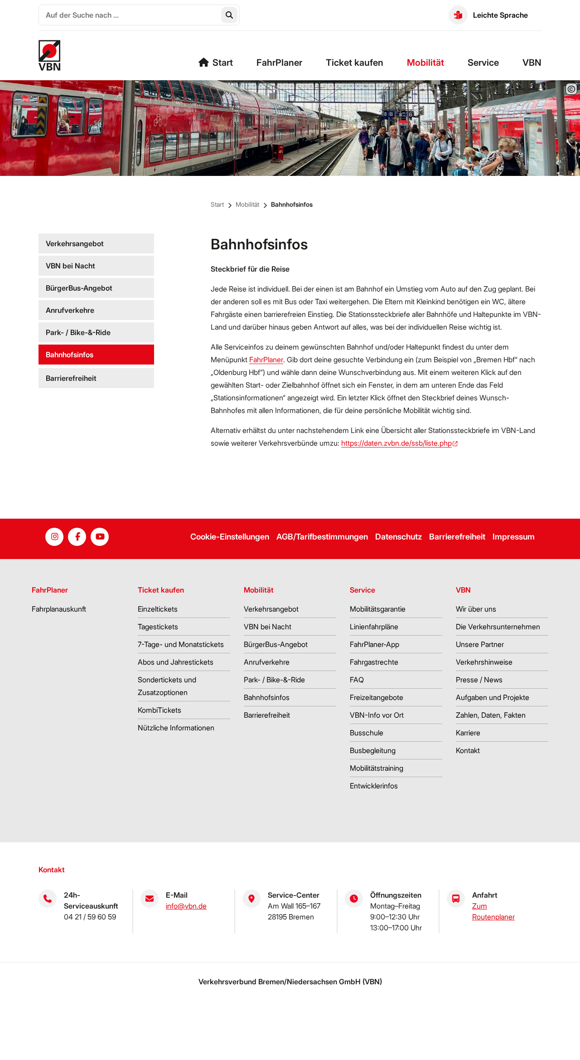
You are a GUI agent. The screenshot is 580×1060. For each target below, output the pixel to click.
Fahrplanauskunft (59, 608)
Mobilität (425, 62)
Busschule (366, 732)
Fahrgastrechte (374, 661)
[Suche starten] (229, 15)
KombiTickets (159, 710)
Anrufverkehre (70, 310)
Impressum (514, 536)
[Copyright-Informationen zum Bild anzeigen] (571, 89)
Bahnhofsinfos (292, 204)
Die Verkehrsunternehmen (498, 626)
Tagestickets (158, 626)
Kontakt (468, 750)
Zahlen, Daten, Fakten (491, 715)
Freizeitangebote (376, 697)
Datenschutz (398, 536)
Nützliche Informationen (176, 727)
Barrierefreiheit (71, 378)
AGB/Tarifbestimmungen (322, 536)
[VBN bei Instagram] (54, 537)
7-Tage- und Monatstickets (181, 644)
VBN (531, 62)
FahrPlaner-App (374, 644)
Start (223, 62)
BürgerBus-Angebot (79, 287)
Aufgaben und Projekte (492, 697)
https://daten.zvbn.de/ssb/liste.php (396, 442)
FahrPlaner (279, 62)
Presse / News (479, 679)
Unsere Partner (480, 644)
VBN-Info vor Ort (377, 715)
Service (483, 62)
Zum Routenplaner (493, 911)
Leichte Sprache (500, 14)
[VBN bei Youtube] (100, 537)
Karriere (468, 732)
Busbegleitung (373, 750)
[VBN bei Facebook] (77, 537)
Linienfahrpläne (374, 626)
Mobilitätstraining (376, 768)
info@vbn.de (186, 905)
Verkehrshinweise (484, 661)
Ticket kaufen (354, 62)
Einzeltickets (158, 608)
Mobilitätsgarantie (378, 608)
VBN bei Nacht (70, 265)
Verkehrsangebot (75, 243)
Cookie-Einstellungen (229, 536)
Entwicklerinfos (374, 785)
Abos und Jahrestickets (175, 661)
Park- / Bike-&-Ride (78, 332)
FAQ (357, 679)
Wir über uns (476, 608)
